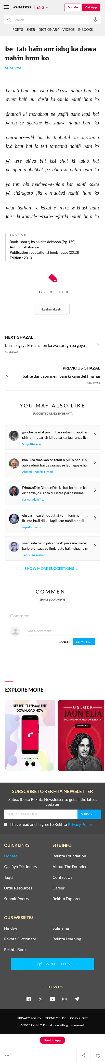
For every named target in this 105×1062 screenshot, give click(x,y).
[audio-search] (95, 19)
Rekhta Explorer (66, 899)
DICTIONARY (48, 29)
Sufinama (60, 928)
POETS (17, 29)
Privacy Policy (80, 824)
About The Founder (69, 867)
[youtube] (52, 999)
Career (58, 888)
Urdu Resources (18, 888)
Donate (73, 7)
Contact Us (62, 877)
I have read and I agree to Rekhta (51, 824)
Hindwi (10, 928)
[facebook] (28, 999)
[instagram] (64, 999)
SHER (31, 29)
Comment (84, 642)
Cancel (64, 642)
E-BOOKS (85, 29)
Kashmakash (51, 309)
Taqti (8, 877)
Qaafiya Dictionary (20, 867)
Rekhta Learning (66, 939)
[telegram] (76, 999)
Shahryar (14, 68)
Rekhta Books (16, 949)
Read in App (52, 1040)
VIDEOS (68, 29)
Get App (91, 7)
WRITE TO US (58, 964)
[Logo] (22, 7)
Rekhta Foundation (69, 856)
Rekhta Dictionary (20, 939)
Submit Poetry (16, 899)
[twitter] (40, 999)
